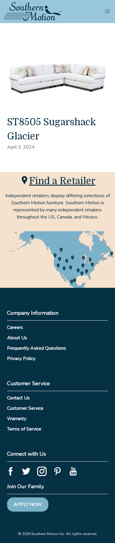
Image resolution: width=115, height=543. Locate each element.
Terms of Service (24, 429)
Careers (15, 327)
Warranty (16, 418)
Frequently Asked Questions (36, 348)
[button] (107, 11)
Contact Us (18, 398)
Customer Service (25, 408)
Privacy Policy (21, 358)
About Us (17, 338)
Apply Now (28, 504)
